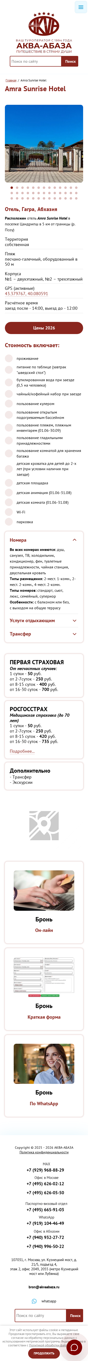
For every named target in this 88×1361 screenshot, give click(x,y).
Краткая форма (44, 1017)
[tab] (12, 187)
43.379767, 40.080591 (26, 293)
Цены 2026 (44, 328)
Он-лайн (44, 930)
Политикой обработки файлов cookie (54, 1345)
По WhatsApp (44, 1103)
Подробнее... (22, 751)
